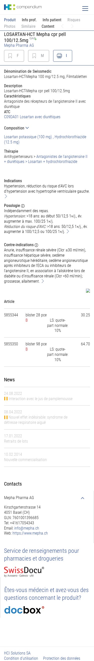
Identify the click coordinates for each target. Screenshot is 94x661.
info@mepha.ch (26, 528)
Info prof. (29, 19)
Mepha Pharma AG (19, 45)
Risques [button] (73, 19)
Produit (10, 19)
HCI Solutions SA (17, 653)
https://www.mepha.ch (30, 533)
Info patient (52, 19)
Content (48, 26)
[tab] (47, 128)
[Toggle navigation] (85, 8)
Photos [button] (9, 26)
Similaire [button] (28, 26)
